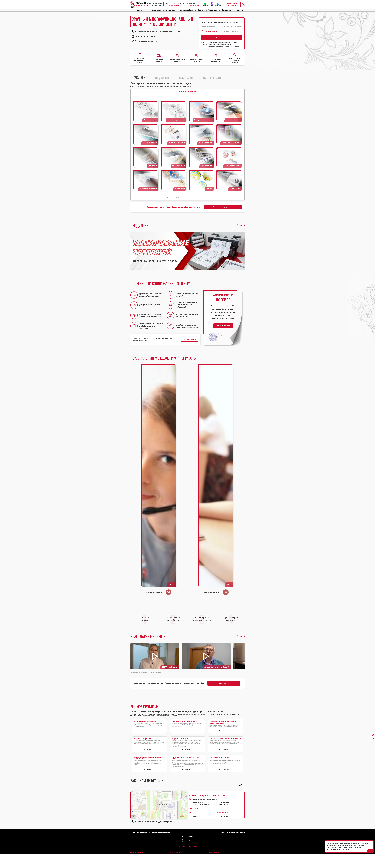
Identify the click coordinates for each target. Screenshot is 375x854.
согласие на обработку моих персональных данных (221, 42)
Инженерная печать (137, 852)
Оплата (190, 846)
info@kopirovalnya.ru (172, 5)
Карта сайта (182, 846)
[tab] (140, 78)
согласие (208, 46)
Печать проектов (213, 852)
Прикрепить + (223, 683)
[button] (140, 10)
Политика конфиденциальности (233, 832)
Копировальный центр (186, 10)
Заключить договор (223, 325)
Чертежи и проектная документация (163, 10)
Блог (196, 846)
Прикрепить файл (211, 31)
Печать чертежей (174, 852)
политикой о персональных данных (222, 44)
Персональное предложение (223, 207)
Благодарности (227, 10)
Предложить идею (189, 339)
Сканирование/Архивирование (208, 10)
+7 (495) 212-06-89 (193, 5)
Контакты (239, 10)
